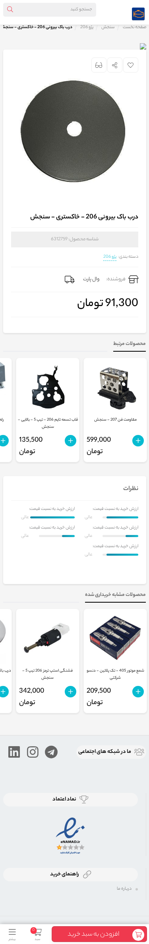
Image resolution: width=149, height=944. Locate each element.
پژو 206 (109, 256)
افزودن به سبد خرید (93, 934)
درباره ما (124, 888)
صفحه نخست (134, 27)
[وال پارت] (138, 12)
